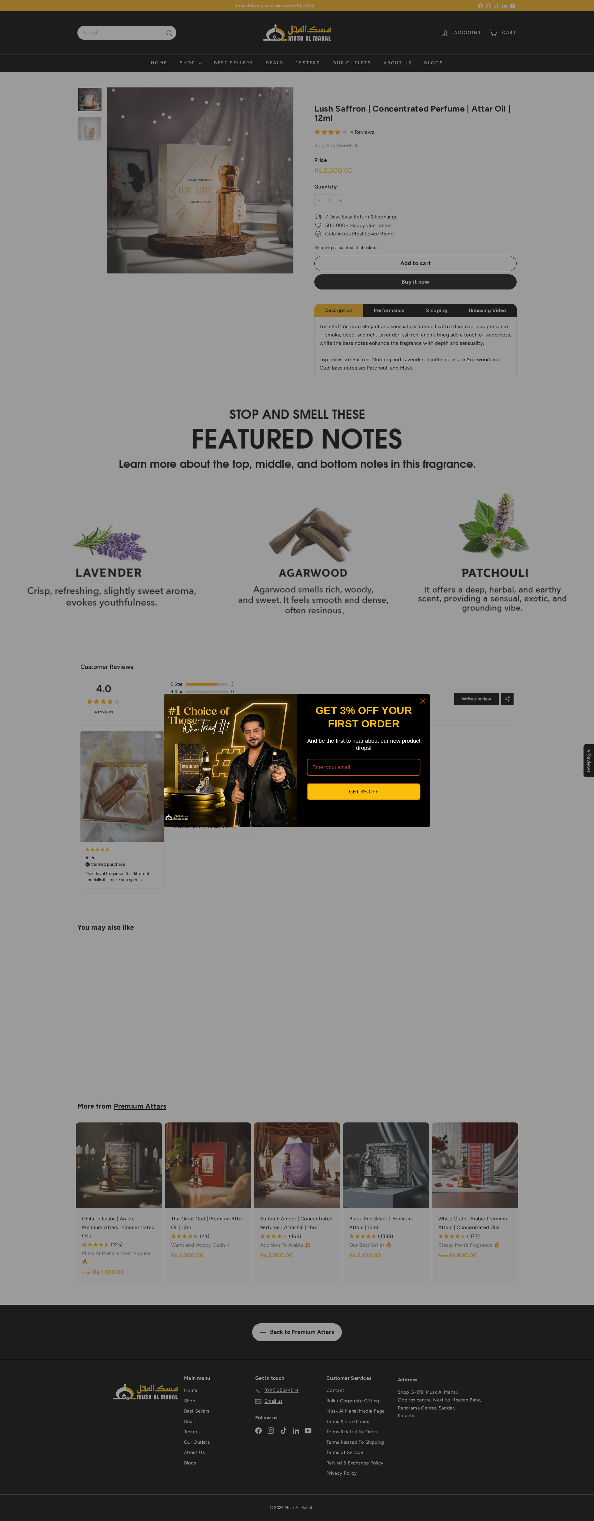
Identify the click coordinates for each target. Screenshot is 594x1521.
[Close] (422, 701)
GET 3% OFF (364, 791)
